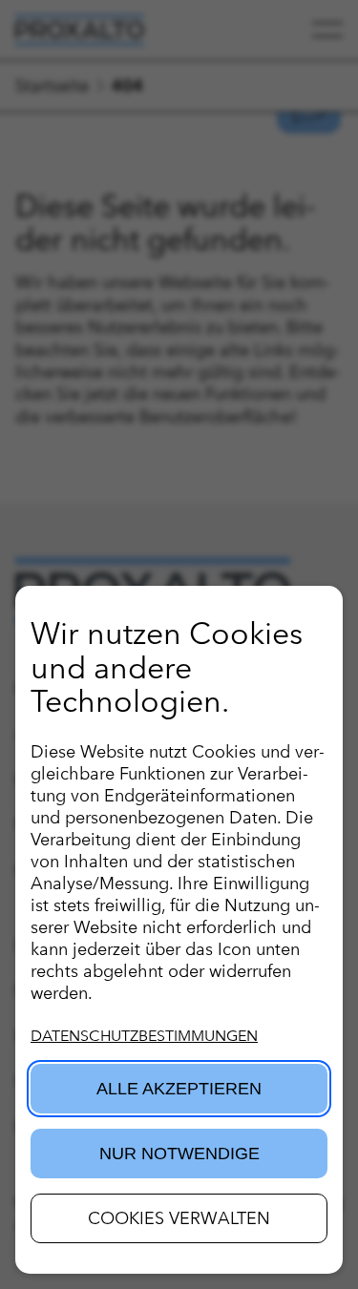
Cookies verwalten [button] (179, 1218)
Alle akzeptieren (179, 1088)
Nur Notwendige (179, 1153)
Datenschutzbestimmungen (144, 1036)
